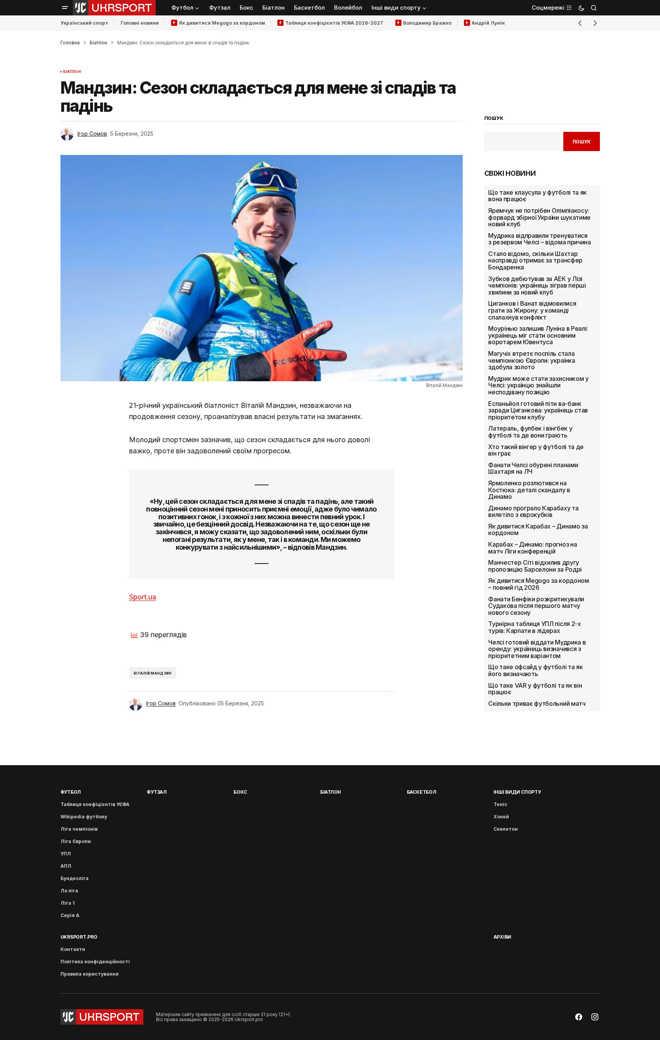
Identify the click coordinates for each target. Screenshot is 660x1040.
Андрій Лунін (488, 23)
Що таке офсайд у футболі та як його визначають (535, 670)
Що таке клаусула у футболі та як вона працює (537, 196)
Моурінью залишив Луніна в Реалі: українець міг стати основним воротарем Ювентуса (538, 335)
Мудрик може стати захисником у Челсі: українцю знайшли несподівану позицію (538, 385)
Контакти (72, 949)
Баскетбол (422, 792)
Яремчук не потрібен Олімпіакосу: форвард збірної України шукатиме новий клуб (539, 217)
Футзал (157, 792)
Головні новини (140, 23)
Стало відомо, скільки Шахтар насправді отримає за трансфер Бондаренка (535, 261)
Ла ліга (69, 891)
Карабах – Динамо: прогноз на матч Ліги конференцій (532, 548)
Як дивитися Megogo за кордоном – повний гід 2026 (538, 584)
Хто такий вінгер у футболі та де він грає (536, 450)
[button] (65, 7)
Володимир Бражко (427, 23)
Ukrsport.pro (78, 937)
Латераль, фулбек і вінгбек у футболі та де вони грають (530, 432)
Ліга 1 (67, 903)
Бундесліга (74, 878)
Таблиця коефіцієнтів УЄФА (94, 804)
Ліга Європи (75, 841)
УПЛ (65, 854)
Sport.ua (142, 597)
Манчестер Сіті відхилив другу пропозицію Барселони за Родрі (535, 566)
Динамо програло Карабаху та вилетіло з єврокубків (533, 511)
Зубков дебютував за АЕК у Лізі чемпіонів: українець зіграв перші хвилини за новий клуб (537, 285)
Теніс (500, 804)
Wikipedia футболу (83, 817)
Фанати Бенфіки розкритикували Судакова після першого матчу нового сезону (536, 606)
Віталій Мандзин (153, 673)
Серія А (69, 915)
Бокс (240, 792)
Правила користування (89, 974)
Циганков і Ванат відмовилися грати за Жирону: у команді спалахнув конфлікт (532, 310)
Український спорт (84, 23)
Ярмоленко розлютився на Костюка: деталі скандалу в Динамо (529, 490)
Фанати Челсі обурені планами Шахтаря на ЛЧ (533, 468)
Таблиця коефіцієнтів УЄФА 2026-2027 (334, 23)
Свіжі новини (510, 173)
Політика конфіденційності (95, 961)
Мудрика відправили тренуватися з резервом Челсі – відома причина (539, 239)
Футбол (70, 792)
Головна (70, 42)
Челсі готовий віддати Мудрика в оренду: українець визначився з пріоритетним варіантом (537, 649)
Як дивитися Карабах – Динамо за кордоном (538, 530)
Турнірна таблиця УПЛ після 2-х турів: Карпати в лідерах (534, 627)
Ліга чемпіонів (78, 829)
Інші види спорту (517, 792)
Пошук (582, 142)
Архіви (503, 937)
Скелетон (506, 829)
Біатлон (98, 42)
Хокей (501, 817)
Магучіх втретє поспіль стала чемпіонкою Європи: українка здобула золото (531, 360)
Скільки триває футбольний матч (536, 703)
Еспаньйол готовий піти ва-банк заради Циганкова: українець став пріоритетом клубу (538, 410)
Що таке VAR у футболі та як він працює (535, 688)
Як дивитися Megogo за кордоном (222, 23)
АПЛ (65, 866)
